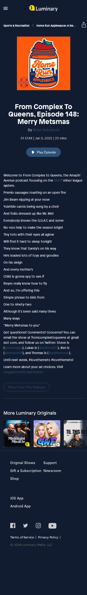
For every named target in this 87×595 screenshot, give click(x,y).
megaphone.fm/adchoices (23, 372)
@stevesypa (14, 347)
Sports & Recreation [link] (16, 26)
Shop (14, 478)
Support (50, 462)
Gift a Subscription (25, 470)
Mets (57, 180)
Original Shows (22, 462)
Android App (20, 505)
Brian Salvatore (46, 129)
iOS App (16, 497)
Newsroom (52, 470)
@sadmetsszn (58, 353)
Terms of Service (22, 537)
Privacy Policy (48, 537)
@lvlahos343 (48, 347)
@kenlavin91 (14, 353)
